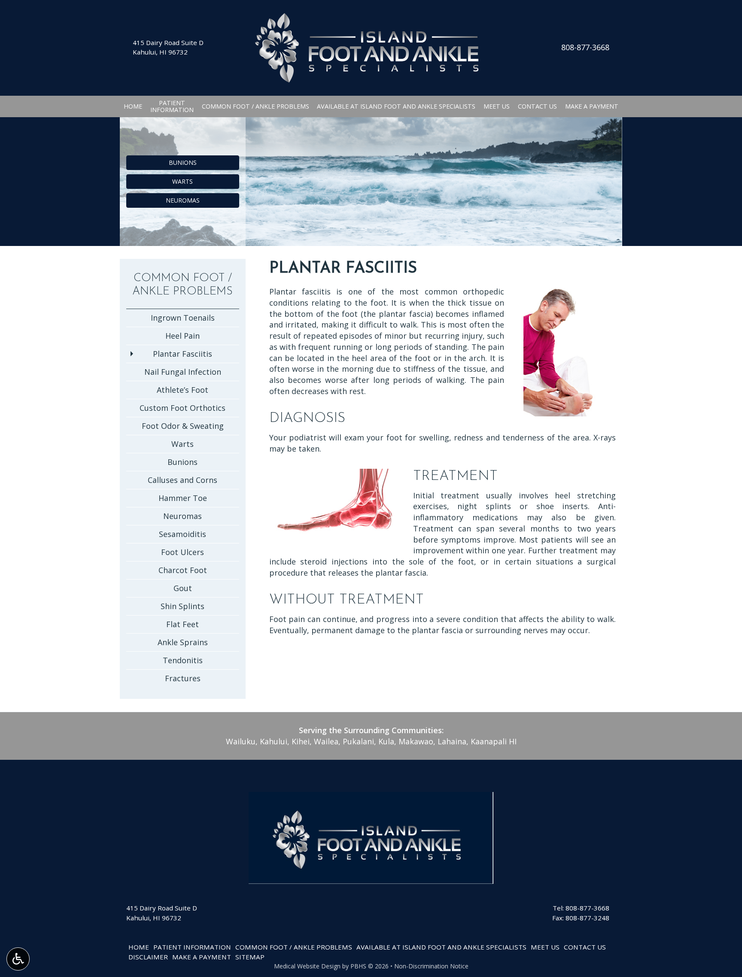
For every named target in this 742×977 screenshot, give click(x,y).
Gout (182, 588)
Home (133, 106)
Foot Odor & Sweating (183, 426)
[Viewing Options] (18, 959)
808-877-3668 (585, 47)
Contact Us (537, 106)
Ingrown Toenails (183, 318)
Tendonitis (183, 660)
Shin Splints (182, 606)
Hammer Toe (182, 498)
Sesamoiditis (182, 534)
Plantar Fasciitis (182, 354)
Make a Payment (591, 106)
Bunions (182, 462)
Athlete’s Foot (182, 390)
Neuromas (182, 516)
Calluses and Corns (182, 480)
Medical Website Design (307, 966)
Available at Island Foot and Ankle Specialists (396, 106)
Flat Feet (182, 624)
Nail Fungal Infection (182, 372)
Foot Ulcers (182, 552)
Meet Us (497, 106)
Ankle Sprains (183, 642)
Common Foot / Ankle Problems (255, 106)
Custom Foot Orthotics (182, 408)
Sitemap (250, 957)
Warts (182, 444)
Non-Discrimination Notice (431, 966)
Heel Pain (182, 336)
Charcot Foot (182, 570)
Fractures (183, 678)
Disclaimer (148, 957)
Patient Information (192, 947)
